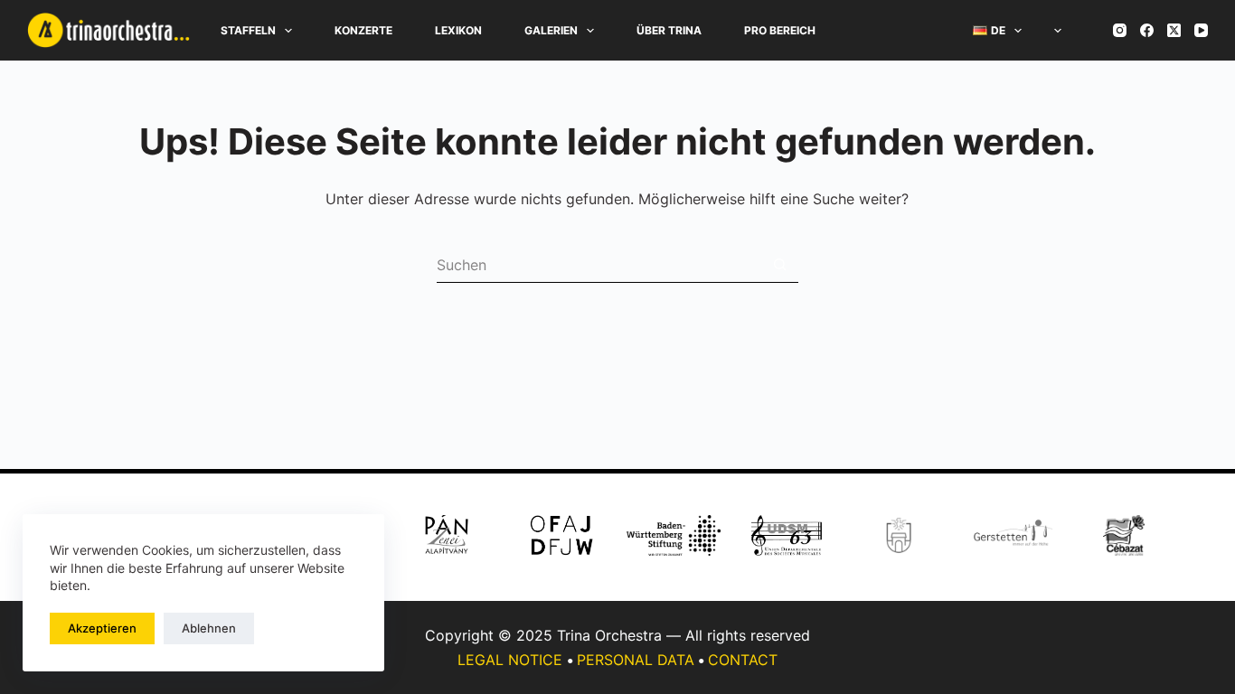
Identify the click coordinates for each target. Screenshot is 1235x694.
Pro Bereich (779, 30)
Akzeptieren (102, 628)
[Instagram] (1120, 30)
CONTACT (743, 660)
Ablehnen (209, 628)
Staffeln (248, 30)
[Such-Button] (780, 265)
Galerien (551, 30)
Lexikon (458, 30)
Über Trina (669, 30)
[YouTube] (1201, 30)
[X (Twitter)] (1174, 30)
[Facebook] (1147, 30)
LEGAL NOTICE (509, 660)
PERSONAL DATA (635, 660)
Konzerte (363, 30)
